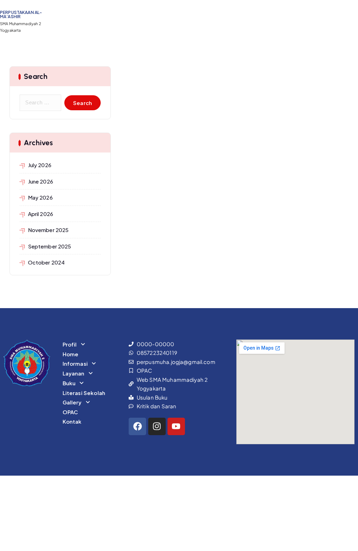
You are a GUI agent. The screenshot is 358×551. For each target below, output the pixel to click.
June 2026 (40, 181)
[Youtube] (176, 426)
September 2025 (49, 246)
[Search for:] (40, 103)
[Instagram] (157, 426)
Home (71, 354)
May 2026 (40, 197)
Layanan (74, 373)
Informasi (75, 363)
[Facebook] (137, 426)
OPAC (70, 412)
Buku (69, 383)
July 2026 (39, 165)
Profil (70, 344)
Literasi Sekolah (84, 392)
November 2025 (48, 229)
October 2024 (46, 262)
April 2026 (40, 213)
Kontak (72, 421)
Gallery (72, 402)
